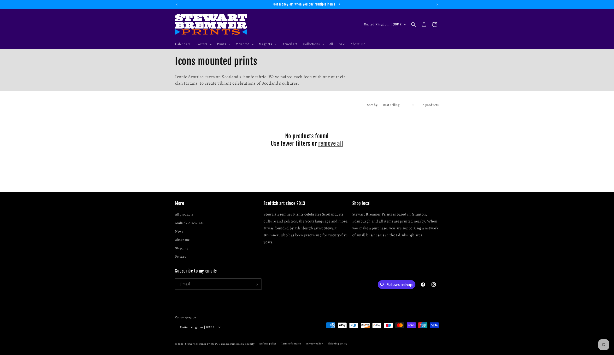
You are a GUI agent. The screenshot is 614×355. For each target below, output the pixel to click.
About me (182, 240)
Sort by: (372, 105)
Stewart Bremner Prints (199, 344)
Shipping (182, 248)
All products (184, 214)
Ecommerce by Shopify (240, 344)
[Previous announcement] (176, 4)
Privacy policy (314, 343)
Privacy (180, 256)
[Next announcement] (437, 4)
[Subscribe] (256, 284)
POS (217, 344)
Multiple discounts (189, 223)
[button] (203, 44)
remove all (330, 143)
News (179, 231)
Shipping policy (337, 343)
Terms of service (291, 343)
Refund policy (268, 343)
